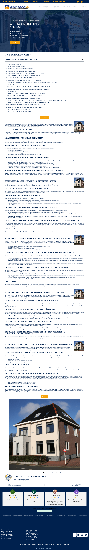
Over (39, 7)
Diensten (46, 7)
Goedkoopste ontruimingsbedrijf (20, 111)
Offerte (56, 7)
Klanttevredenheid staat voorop (19, 109)
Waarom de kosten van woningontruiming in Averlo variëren (27, 93)
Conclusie (11, 84)
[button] (82, 59)
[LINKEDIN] (81, 1)
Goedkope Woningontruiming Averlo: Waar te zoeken (25, 80)
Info (74, 7)
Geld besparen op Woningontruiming (19, 79)
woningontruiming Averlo (16, 64)
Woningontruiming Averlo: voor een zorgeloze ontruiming (26, 73)
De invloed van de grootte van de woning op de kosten (25, 95)
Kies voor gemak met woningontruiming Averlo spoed (25, 107)
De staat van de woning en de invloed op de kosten (24, 98)
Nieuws (40, 544)
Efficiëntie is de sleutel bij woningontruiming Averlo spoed (27, 104)
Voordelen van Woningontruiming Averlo (21, 70)
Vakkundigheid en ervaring (17, 106)
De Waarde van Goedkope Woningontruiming (22, 77)
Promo (59, 544)
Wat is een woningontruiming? (17, 66)
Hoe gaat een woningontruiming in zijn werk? (22, 71)
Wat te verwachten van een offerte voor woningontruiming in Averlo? (30, 88)
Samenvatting (12, 91)
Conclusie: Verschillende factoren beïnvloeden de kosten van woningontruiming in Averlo (37, 100)
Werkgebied (66, 7)
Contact (83, 7)
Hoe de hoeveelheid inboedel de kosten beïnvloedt (24, 97)
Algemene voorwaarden (28, 544)
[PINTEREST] (86, 535)
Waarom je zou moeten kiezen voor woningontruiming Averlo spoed (29, 102)
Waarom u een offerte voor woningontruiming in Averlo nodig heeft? (30, 86)
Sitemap (66, 544)
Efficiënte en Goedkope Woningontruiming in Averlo (24, 75)
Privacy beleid (50, 544)
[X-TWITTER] (82, 535)
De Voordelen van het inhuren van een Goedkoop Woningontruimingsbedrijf (32, 82)
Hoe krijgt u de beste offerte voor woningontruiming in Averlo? (28, 89)
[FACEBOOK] (78, 1)
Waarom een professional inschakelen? (20, 68)
